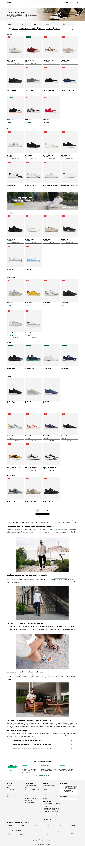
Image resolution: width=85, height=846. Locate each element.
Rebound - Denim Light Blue (31, 90)
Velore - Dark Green (29, 368)
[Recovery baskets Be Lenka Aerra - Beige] (33, 389)
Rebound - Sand (65, 60)
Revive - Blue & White (48, 437)
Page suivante (42, 513)
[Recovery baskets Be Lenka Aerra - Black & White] (15, 389)
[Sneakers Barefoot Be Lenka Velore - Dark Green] (33, 355)
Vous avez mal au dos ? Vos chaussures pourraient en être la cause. (51, 812)
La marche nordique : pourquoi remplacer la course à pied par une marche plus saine (52, 809)
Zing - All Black (28, 155)
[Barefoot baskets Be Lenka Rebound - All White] (15, 47)
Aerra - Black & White (12, 402)
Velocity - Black (64, 239)
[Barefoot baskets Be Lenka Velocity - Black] (69, 226)
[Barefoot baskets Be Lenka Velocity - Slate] (15, 256)
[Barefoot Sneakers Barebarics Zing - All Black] (33, 142)
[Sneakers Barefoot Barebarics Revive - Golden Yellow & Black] (15, 454)
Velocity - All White (29, 239)
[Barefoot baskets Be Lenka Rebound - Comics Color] (51, 47)
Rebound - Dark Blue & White (67, 90)
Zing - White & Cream (48, 155)
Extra (14, 28)
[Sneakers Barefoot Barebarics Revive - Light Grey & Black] (33, 454)
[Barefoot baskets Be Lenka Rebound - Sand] (69, 47)
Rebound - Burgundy (29, 60)
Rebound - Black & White (48, 90)
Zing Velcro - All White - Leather (50, 185)
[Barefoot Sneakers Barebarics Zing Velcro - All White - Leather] (51, 172)
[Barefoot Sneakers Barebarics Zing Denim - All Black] (51, 488)
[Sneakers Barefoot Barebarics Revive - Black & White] (69, 424)
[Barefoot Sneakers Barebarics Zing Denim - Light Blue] (15, 488)
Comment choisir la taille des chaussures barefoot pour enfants (51, 818)
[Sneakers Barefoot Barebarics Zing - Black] (69, 290)
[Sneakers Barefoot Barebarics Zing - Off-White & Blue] (15, 290)
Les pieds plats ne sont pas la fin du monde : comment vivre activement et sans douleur (52, 815)
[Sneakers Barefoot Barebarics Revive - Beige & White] (33, 424)
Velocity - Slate (10, 269)
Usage (55, 28)
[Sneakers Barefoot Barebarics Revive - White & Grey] (15, 424)
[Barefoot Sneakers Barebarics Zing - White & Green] (51, 290)
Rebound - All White (11, 60)
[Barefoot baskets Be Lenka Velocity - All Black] (15, 226)
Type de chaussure (24, 28)
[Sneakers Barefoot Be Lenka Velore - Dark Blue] (69, 355)
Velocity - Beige (46, 239)
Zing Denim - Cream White (31, 501)
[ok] (55, 3)
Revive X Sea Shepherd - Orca (50, 467)
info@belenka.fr (67, 793)
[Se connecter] (74, 3)
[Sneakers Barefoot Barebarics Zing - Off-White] (15, 321)
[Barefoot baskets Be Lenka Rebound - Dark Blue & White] (69, 77)
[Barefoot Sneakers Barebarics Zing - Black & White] (69, 142)
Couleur (40, 28)
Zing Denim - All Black (48, 501)
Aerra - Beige (28, 402)
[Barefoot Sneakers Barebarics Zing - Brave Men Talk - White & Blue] (69, 172)
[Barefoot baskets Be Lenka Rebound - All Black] (15, 77)
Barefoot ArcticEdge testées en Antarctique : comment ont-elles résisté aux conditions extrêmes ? (52, 805)
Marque (48, 28)
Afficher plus (9, 18)
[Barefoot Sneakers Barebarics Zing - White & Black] (15, 172)
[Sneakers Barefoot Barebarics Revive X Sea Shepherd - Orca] (51, 454)
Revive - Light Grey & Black (31, 467)
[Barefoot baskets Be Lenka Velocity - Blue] (33, 256)
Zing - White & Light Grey (30, 185)
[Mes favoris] (71, 3)
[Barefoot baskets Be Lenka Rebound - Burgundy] (33, 47)
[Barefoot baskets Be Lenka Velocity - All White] (33, 226)
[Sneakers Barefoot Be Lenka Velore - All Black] (15, 355)
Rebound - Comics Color (48, 60)
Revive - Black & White (66, 437)
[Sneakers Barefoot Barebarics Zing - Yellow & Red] (33, 290)
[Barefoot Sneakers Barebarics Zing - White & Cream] (51, 142)
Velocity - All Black (11, 239)
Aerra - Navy (46, 402)
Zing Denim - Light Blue (12, 501)
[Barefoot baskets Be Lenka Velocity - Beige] (51, 226)
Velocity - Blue (28, 269)
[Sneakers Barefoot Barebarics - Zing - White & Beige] (33, 321)
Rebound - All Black (11, 90)
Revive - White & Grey (12, 437)
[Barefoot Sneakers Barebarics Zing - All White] (15, 142)
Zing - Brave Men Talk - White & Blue (69, 185)
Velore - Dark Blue (65, 368)
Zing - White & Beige (29, 334)
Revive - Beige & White (30, 437)
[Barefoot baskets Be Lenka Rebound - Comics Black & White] (33, 107)
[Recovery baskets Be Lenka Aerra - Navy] (51, 389)
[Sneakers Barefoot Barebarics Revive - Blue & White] (51, 424)
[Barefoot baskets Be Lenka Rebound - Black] (15, 107)
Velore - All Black (11, 368)
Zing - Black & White (65, 155)
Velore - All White (47, 368)
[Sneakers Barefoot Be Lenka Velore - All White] (51, 355)
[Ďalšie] (76, 24)
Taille (33, 28)
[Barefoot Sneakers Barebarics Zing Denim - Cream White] (33, 488)
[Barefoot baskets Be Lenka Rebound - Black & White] (51, 77)
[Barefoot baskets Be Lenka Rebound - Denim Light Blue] (33, 77)
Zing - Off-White (11, 334)
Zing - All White (10, 155)
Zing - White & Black (11, 185)
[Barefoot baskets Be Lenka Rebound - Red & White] (51, 107)
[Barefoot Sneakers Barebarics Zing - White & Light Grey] (33, 172)
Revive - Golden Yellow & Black (14, 467)
